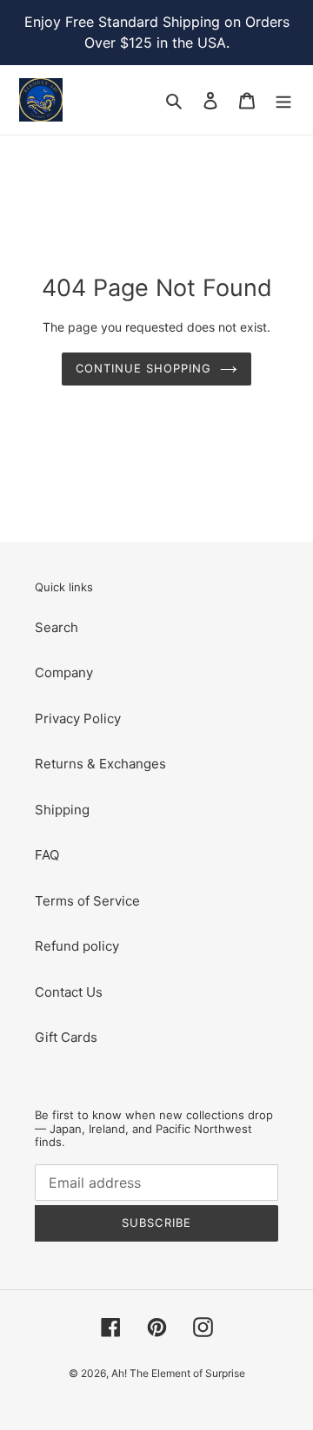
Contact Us (69, 992)
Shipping (62, 809)
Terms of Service (87, 901)
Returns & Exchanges (100, 763)
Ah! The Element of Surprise (178, 1373)
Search (56, 627)
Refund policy (77, 946)
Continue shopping (144, 368)
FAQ (47, 855)
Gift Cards (66, 1037)
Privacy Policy (78, 718)
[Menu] (283, 100)
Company (64, 672)
